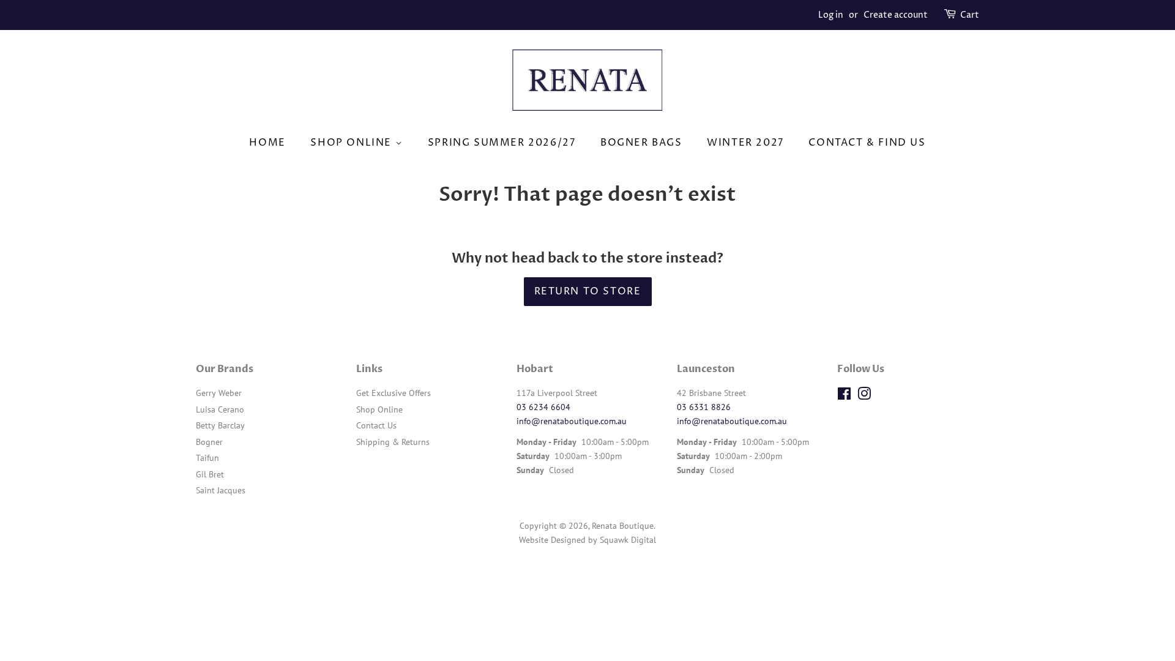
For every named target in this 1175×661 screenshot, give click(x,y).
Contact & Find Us (866, 142)
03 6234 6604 (543, 407)
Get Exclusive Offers (393, 392)
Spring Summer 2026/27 (502, 142)
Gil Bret (210, 474)
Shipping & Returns (393, 441)
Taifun (207, 457)
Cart (969, 15)
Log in (830, 15)
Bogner (209, 441)
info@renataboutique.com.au (572, 421)
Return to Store (587, 291)
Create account (896, 15)
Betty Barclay (220, 425)
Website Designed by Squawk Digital (587, 539)
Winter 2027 (745, 142)
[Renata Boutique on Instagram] (864, 395)
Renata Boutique (623, 525)
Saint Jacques (220, 490)
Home (267, 142)
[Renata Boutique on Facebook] (844, 395)
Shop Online (352, 142)
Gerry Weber (219, 392)
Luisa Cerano (220, 409)
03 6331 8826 (704, 407)
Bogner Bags (641, 142)
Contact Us (376, 425)
